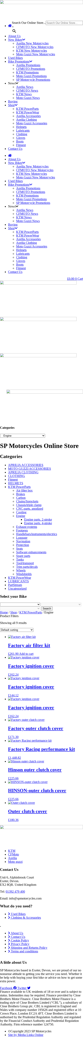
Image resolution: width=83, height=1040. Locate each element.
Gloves (20, 137)
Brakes (20, 494)
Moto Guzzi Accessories (31, 123)
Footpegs (22, 530)
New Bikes (15, 39)
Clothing (21, 134)
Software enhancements (31, 552)
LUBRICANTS (18, 581)
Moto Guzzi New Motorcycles (35, 54)
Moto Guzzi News (28, 98)
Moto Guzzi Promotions (31, 76)
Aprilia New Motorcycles (32, 43)
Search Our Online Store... (29, 22)
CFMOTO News (27, 90)
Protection (22, 545)
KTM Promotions (27, 72)
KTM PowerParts (27, 108)
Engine (20, 516)
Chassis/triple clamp (29, 505)
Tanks (20, 559)
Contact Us (15, 148)
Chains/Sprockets (27, 501)
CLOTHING (16, 476)
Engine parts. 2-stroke (38, 519)
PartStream (15, 585)
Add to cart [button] (26, 653)
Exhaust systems (26, 526)
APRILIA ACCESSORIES (25, 465)
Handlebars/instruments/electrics (36, 534)
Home (4, 612)
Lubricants (23, 130)
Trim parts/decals (27, 566)
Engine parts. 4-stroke (38, 523)
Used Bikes (15, 58)
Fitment (21, 145)
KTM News (24, 94)
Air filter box (24, 490)
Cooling (21, 512)
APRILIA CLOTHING (23, 472)
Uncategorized (17, 588)
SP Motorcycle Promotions (33, 79)
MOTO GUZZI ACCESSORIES (29, 468)
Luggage (21, 537)
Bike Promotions (18, 61)
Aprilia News (24, 87)
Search (47, 608)
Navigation (23, 541)
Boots (20, 141)
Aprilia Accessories (28, 116)
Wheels (21, 570)
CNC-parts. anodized (29, 508)
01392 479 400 (15, 891)
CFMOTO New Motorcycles (34, 47)
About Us (14, 36)
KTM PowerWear (27, 112)
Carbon (21, 497)
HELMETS (15, 483)
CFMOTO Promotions (30, 68)
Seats (19, 548)
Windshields (24, 574)
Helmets (21, 127)
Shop (11, 105)
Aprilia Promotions (28, 65)
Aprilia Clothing (26, 119)
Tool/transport (25, 563)
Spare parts (23, 556)
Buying (13, 101)
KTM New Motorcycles (31, 50)
